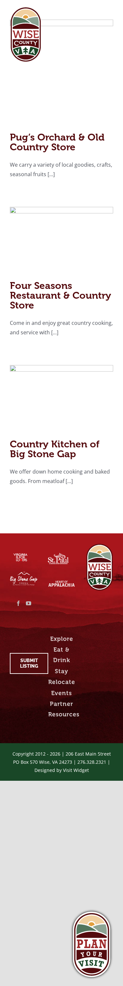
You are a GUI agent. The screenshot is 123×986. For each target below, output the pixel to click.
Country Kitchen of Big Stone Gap (54, 449)
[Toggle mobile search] (96, 10)
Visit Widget (76, 770)
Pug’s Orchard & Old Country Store (57, 142)
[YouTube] (28, 603)
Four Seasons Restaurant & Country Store (60, 295)
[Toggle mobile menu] (109, 10)
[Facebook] (18, 603)
